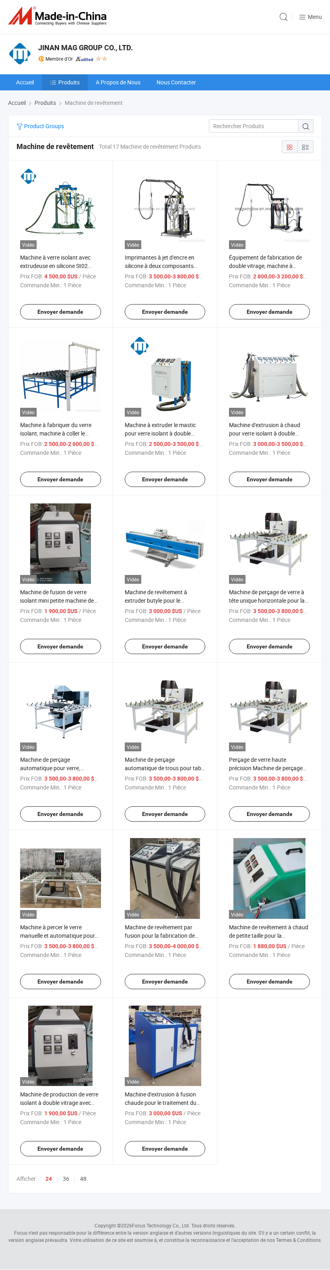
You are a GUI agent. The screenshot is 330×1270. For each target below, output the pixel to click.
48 (83, 1178)
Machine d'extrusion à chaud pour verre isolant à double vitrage (264, 433)
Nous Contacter (176, 82)
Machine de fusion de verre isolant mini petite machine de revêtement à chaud (57, 600)
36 (66, 1178)
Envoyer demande (60, 312)
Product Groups (43, 126)
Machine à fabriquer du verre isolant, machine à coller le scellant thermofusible (55, 433)
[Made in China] (58, 15)
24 (48, 1179)
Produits (69, 82)
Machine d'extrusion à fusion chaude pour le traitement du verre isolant (160, 1102)
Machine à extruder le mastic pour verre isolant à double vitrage (160, 433)
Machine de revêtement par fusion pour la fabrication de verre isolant (160, 935)
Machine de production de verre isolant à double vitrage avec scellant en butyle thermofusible (59, 1102)
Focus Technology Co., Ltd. (161, 1225)
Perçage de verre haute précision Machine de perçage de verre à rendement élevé (266, 768)
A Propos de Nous (118, 82)
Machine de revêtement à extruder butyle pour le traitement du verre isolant (157, 600)
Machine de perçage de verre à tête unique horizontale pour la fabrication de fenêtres (267, 600)
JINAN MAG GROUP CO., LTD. (85, 47)
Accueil (25, 82)
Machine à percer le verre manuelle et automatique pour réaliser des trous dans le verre (57, 935)
